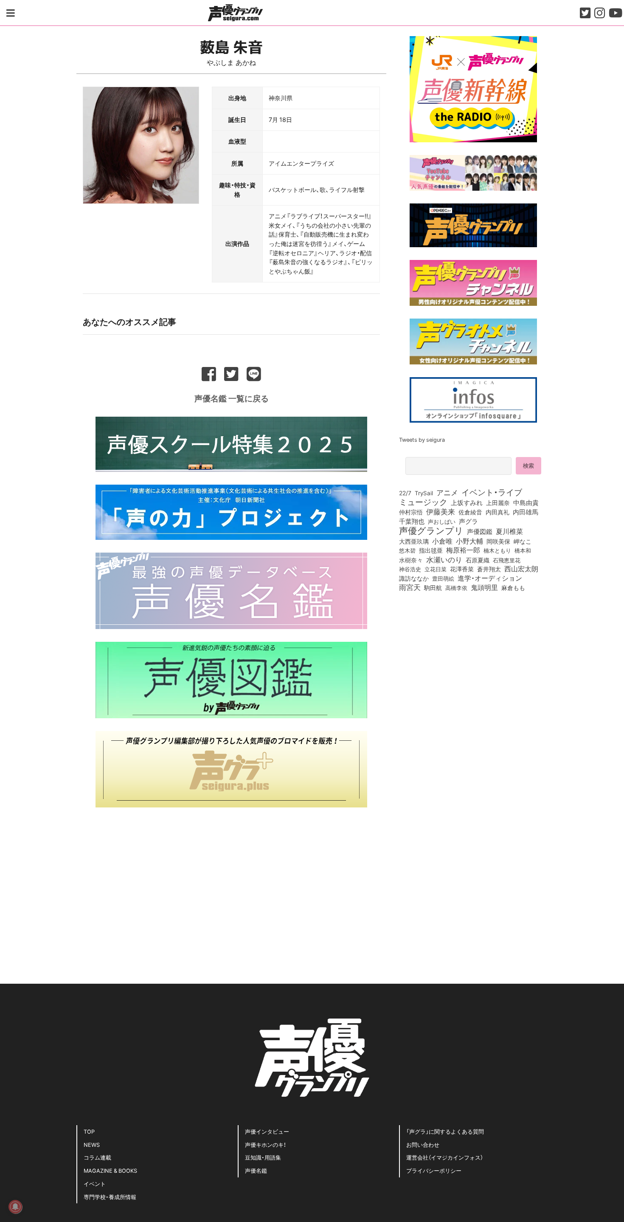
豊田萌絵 (443, 578)
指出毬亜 (431, 550)
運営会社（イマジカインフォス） (444, 1157)
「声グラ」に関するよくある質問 (445, 1131)
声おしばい (441, 521)
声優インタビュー (267, 1131)
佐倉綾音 (470, 512)
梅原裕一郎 (463, 550)
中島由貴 (526, 502)
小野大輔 (469, 541)
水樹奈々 (411, 560)
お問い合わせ (422, 1144)
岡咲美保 (498, 541)
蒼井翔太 (489, 569)
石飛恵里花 (506, 560)
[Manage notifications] (15, 1207)
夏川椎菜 (509, 531)
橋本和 (522, 550)
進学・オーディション (490, 578)
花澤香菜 (462, 568)
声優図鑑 (479, 531)
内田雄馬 (525, 512)
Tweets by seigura (422, 439)
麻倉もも (513, 587)
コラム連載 (97, 1157)
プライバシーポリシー (433, 1170)
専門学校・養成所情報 (110, 1197)
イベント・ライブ (491, 492)
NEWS (92, 1144)
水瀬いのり (444, 559)
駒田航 (433, 588)
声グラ (468, 521)
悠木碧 (407, 550)
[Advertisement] (231, 879)
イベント (95, 1184)
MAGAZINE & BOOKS (110, 1170)
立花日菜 (435, 568)
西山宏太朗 (521, 568)
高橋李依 (456, 588)
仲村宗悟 (411, 512)
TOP (89, 1131)
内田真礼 (497, 512)
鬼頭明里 (484, 587)
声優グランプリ (431, 530)
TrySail (424, 492)
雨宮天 (410, 587)
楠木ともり (497, 550)
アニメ (447, 492)
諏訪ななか (414, 578)
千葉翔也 (411, 521)
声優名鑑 (256, 1170)
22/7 (405, 492)
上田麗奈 (498, 502)
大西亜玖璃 (414, 541)
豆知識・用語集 (263, 1157)
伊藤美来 (440, 511)
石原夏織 (477, 560)
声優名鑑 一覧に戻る (231, 398)
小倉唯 (442, 540)
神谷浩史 (410, 569)
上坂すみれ (467, 502)
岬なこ (522, 541)
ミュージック (423, 501)
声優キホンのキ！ (265, 1144)
